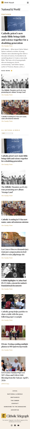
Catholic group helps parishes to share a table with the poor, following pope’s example (14, 314)
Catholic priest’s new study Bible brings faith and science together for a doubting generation (14, 38)
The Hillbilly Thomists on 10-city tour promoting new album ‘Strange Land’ (13, 91)
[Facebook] (15, 425)
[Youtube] (18, 425)
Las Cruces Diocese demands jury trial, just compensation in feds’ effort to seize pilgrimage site (14, 252)
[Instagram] (11, 425)
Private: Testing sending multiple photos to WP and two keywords (14, 345)
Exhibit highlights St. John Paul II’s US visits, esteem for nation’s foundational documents (14, 283)
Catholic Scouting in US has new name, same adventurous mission (14, 117)
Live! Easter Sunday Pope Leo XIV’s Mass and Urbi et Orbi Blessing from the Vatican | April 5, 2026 (15, 376)
